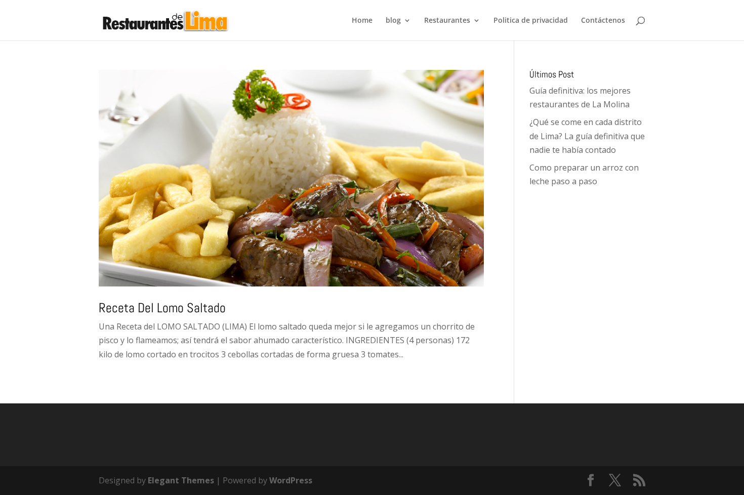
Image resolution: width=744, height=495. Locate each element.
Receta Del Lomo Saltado (162, 308)
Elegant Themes (181, 480)
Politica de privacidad (530, 21)
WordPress (290, 480)
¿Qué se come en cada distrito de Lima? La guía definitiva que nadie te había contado (587, 135)
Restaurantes (447, 21)
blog (393, 21)
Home (362, 21)
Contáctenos (603, 21)
